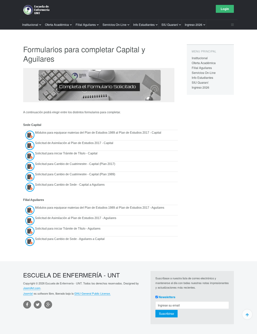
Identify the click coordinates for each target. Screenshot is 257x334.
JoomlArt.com (31, 288)
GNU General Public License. (92, 293)
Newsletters (167, 297)
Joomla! (28, 293)
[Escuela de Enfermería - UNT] (37, 10)
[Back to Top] (247, 314)
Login (225, 9)
